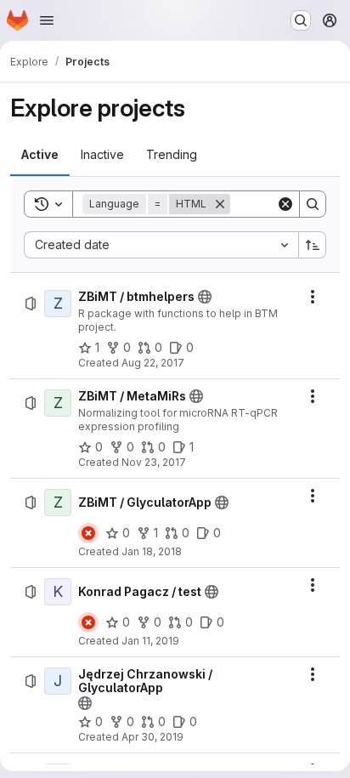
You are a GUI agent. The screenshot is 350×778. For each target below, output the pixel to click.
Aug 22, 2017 (152, 362)
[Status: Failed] (88, 533)
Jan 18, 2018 (151, 551)
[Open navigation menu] (46, 20)
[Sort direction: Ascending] (312, 244)
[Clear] (285, 204)
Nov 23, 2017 (153, 462)
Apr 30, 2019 (152, 736)
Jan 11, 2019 (150, 640)
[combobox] (161, 244)
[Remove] (220, 204)
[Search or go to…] (301, 20)
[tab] (40, 154)
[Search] (312, 204)
